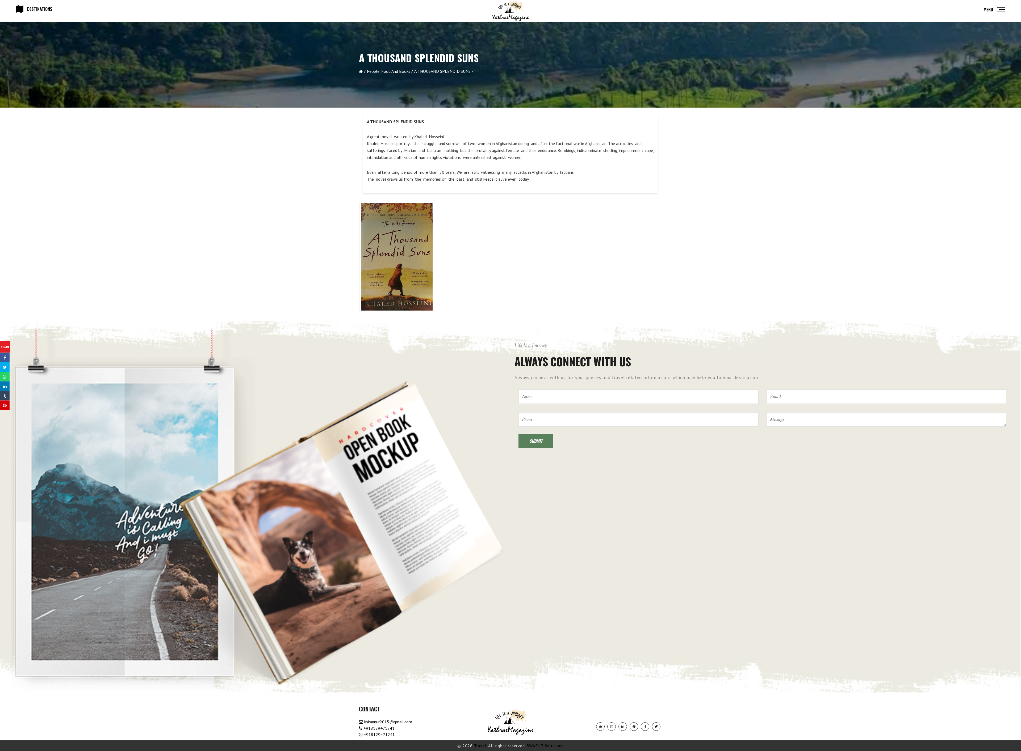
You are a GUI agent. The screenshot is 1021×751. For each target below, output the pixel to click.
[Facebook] (645, 726)
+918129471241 (378, 728)
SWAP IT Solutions (545, 745)
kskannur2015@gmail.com (387, 721)
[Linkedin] (622, 726)
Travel (480, 745)
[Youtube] (600, 726)
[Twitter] (656, 726)
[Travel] (510, 11)
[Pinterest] (634, 726)
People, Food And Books (388, 71)
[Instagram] (611, 726)
